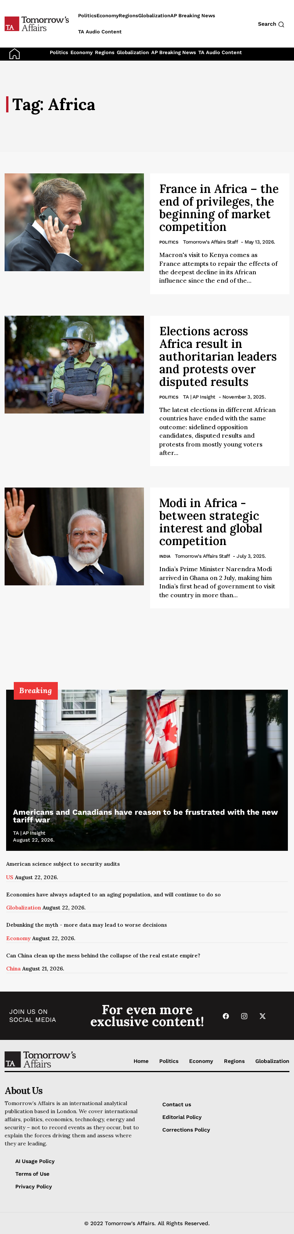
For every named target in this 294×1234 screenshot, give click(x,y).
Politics (59, 52)
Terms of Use (32, 1174)
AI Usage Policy (35, 1161)
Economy (81, 52)
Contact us (176, 1104)
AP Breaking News (173, 52)
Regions (104, 52)
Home (141, 1061)
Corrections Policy (186, 1130)
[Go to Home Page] (14, 53)
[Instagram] (244, 1016)
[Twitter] (263, 1016)
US (9, 877)
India (164, 556)
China (13, 968)
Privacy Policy (33, 1186)
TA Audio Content (220, 52)
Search (268, 24)
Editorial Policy (182, 1117)
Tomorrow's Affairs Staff (210, 241)
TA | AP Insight (199, 396)
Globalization (133, 52)
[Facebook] (226, 1016)
